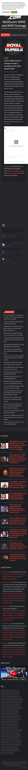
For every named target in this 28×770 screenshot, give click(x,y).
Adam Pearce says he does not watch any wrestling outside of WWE (13, 373)
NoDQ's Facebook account (14, 173)
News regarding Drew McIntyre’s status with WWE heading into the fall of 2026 (14, 345)
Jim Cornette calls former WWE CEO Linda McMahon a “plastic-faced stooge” (14, 387)
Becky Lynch (5, 696)
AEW (3, 690)
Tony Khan (17, 741)
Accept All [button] (14, 12)
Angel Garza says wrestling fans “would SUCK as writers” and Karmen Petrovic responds (13, 399)
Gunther (4, 710)
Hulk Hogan (14, 710)
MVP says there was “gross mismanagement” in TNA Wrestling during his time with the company (14, 357)
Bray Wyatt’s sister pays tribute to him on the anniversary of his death (14, 411)
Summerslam (5, 738)
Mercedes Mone (6, 721)
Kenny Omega (15, 716)
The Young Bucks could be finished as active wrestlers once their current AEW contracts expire (14, 339)
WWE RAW (15, 750)
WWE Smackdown (7, 752)
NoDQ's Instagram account (16, 171)
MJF (15, 721)
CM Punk (5, 705)
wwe (14, 747)
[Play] (3, 679)
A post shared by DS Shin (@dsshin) (16, 161)
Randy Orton (5, 724)
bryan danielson (17, 699)
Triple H (4, 744)
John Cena (5, 716)
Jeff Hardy (5, 713)
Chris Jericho (17, 702)
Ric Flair (14, 727)
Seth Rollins (15, 733)
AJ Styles (16, 693)
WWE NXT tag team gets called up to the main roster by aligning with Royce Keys (13, 382)
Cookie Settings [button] (6, 12)
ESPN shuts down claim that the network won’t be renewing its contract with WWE (13, 334)
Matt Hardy (16, 719)
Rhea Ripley (5, 727)
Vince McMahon (15, 744)
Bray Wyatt (15, 696)
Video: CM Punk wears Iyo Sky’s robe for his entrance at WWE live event (14, 423)
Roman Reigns (6, 730)
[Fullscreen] (25, 679)
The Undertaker (6, 741)
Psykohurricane (7, 582)
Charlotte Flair (6, 702)
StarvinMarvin (7, 623)
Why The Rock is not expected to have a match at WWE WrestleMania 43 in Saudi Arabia (13, 351)
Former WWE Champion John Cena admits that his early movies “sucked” (14, 368)
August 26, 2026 (12, 578)
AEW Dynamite (13, 690)
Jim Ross (14, 713)
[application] (14, 673)
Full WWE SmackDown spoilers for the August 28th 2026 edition (13, 377)
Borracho (5, 643)
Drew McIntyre (6, 707)
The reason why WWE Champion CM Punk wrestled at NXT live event (13, 322)
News (7, 58)
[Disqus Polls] (14, 202)
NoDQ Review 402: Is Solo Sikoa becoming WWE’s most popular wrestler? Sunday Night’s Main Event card (13, 328)
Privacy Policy (24, 767)
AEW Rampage (6, 693)
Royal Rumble (16, 730)
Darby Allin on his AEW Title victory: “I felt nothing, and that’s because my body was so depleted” (14, 417)
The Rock (15, 738)
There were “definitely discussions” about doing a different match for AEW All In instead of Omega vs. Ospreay (13, 392)
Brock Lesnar (5, 699)
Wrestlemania (6, 747)
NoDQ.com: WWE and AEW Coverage (14, 23)
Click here (7, 166)
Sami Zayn (5, 733)
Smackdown (5, 736)
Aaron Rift (6, 71)
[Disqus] (14, 242)
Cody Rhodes (15, 705)
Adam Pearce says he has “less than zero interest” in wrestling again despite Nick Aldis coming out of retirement (13, 406)
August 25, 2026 (7, 656)
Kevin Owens (5, 719)
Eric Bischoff (17, 707)
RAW (14, 724)
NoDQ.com (6, 572)
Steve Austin (15, 736)
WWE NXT (5, 750)
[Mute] (23, 679)
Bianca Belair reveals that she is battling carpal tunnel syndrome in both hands (13, 363)
